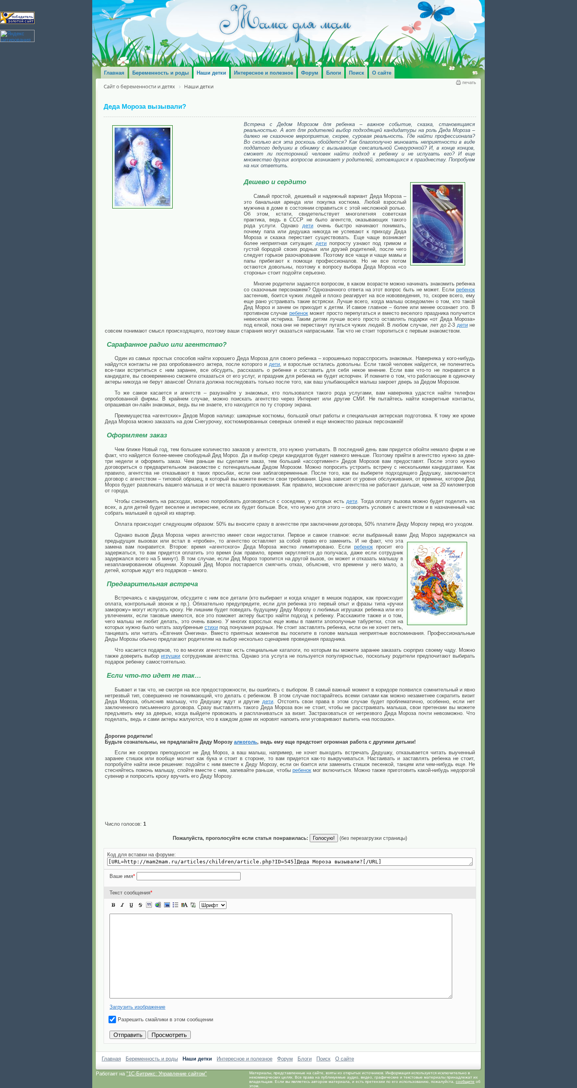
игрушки (170, 656)
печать (469, 82)
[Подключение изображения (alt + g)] (167, 905)
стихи (211, 627)
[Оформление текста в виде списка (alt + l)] (175, 905)
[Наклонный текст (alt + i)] (122, 905)
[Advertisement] (174, 267)
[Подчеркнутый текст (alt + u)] (131, 905)
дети (307, 226)
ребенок (465, 290)
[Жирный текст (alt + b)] (113, 905)
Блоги (305, 1059)
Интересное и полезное (244, 1059)
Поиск (323, 1059)
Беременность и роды (152, 1059)
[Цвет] (184, 905)
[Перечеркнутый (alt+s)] (140, 905)
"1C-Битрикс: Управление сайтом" (166, 1074)
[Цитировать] (149, 905)
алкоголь (245, 742)
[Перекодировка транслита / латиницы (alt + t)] (193, 905)
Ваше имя (122, 876)
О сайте (344, 1059)
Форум (285, 1059)
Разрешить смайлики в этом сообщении (165, 1019)
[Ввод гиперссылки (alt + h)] (158, 905)
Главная (111, 1059)
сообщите (465, 1081)
